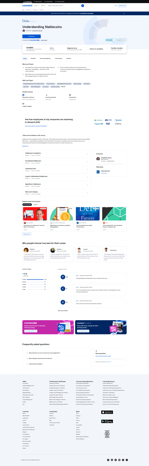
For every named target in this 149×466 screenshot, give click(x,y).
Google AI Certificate (54, 383)
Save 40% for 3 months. (86, 13)
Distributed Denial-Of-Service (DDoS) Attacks (33, 84)
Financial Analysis (51, 84)
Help (77, 422)
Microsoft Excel (26, 397)
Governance (45, 87)
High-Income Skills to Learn (109, 395)
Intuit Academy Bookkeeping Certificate (58, 404)
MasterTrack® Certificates (29, 429)
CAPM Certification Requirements (110, 385)
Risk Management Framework (64, 84)
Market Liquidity (77, 84)
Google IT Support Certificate (56, 390)
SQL (24, 404)
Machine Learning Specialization (83, 399)
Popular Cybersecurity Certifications (111, 402)
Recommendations (45, 58)
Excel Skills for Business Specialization (85, 395)
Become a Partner (27, 441)
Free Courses (26, 446)
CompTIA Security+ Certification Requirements (113, 390)
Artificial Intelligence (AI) (28, 385)
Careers (24, 420)
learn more (108, 362)
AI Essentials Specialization (82, 383)
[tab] (27, 204)
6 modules (29, 47)
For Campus (25, 439)
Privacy (77, 420)
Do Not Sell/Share (80, 439)
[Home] (23, 9)
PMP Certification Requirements (110, 399)
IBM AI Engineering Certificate (56, 397)
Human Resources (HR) (28, 395)
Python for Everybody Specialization (84, 404)
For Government (26, 436)
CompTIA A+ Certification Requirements (112, 388)
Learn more (44, 40)
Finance (42, 10)
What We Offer (26, 416)
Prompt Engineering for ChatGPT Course (85, 402)
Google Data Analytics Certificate (57, 388)
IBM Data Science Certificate (55, 402)
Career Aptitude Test (108, 383)
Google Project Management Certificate (58, 392)
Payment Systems (55, 87)
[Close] (124, 13)
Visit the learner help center (103, 356)
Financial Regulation (35, 87)
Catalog (24, 422)
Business (35, 10)
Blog (50, 420)
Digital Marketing (26, 392)
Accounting (25, 383)
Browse (28, 10)
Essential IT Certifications (109, 392)
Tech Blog (51, 425)
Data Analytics (26, 390)
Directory (78, 432)
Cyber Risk (25, 87)
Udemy (24, 448)
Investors (78, 416)
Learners (51, 413)
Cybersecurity (26, 388)
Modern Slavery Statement (82, 436)
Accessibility (79, 425)
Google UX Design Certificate (56, 395)
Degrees (25, 432)
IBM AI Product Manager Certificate (57, 399)
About (25, 58)
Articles (78, 429)
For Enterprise (26, 434)
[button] (43, 5)
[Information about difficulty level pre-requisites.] (81, 49)
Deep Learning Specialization (82, 392)
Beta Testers (52, 418)
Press (77, 413)
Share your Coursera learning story (111, 404)
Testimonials (58, 58)
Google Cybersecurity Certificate (57, 385)
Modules (33, 58)
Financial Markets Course (82, 397)
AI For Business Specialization (83, 385)
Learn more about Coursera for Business (36, 126)
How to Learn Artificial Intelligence (111, 397)
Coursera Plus (26, 425)
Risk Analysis (87, 84)
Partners (51, 416)
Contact (78, 427)
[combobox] (62, 6)
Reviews (69, 58)
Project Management (27, 399)
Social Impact (26, 443)
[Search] (82, 5)
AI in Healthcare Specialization (83, 390)
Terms (77, 418)
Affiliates (78, 434)
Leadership (25, 418)
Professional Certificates (28, 427)
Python (24, 402)
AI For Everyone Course (81, 388)
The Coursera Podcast (54, 422)
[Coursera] (27, 5)
